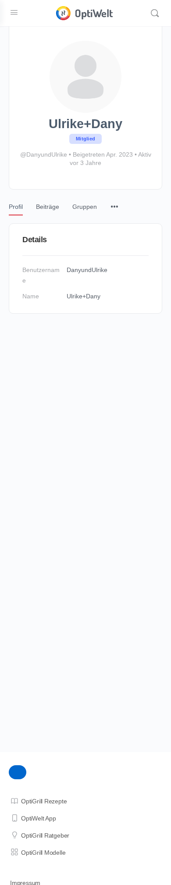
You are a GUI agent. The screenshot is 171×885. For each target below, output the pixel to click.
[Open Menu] (14, 12)
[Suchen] (155, 13)
